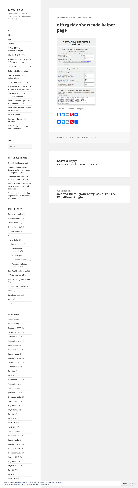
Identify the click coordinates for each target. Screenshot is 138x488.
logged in (73, 164)
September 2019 (15, 405)
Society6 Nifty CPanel (17, 286)
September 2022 (15, 341)
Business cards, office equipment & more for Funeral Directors (19, 186)
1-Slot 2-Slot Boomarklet (18, 163)
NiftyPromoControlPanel (18, 275)
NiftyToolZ (15, 10)
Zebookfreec (13, 299)
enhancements (14, 218)
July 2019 (12, 414)
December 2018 (14, 444)
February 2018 (14, 448)
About (10, 35)
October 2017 (13, 457)
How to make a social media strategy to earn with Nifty (19, 88)
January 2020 (13, 392)
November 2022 (14, 332)
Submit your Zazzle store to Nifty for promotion (19, 60)
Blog (10, 39)
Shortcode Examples (20, 260)
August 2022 (13, 345)
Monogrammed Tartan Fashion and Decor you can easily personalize (19, 170)
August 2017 (13, 466)
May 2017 (12, 478)
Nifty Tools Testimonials (18, 82)
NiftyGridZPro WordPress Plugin (15, 49)
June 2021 (12, 375)
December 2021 (14, 358)
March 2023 (13, 324)
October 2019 (13, 401)
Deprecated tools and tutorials (17, 120)
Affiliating (16, 255)
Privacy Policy (14, 115)
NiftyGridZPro (15, 244)
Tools (10, 290)
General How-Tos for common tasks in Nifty (17, 95)
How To (11, 235)
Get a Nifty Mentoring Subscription (17, 76)
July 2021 (12, 371)
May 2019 (12, 423)
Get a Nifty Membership (18, 71)
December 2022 (14, 328)
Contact (11, 44)
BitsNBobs (14, 240)
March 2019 (13, 431)
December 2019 (14, 397)
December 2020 (14, 380)
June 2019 (12, 418)
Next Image (83, 17)
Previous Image (67, 17)
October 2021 (13, 367)
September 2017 (15, 461)
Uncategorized (14, 295)
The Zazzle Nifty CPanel (17, 55)
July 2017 (12, 470)
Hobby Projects (14, 227)
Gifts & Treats (13, 223)
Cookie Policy (45, 484)
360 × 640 (76, 137)
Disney (12, 303)
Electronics (14, 231)
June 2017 (12, 474)
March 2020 (13, 388)
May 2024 (12, 319)
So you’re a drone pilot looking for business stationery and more (19, 195)
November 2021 (14, 362)
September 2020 (15, 384)
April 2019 (12, 427)
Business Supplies (15, 214)
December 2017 (14, 453)
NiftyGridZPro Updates (17, 271)
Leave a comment (90, 137)
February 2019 (14, 435)
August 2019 (13, 410)
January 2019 (13, 440)
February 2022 (14, 349)
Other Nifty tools (15, 66)
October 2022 (13, 337)
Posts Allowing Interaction (19, 279)
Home (10, 30)
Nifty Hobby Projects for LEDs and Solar (18, 127)
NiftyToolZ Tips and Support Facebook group (19, 109)
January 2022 (13, 354)
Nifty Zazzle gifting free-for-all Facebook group (19, 102)
